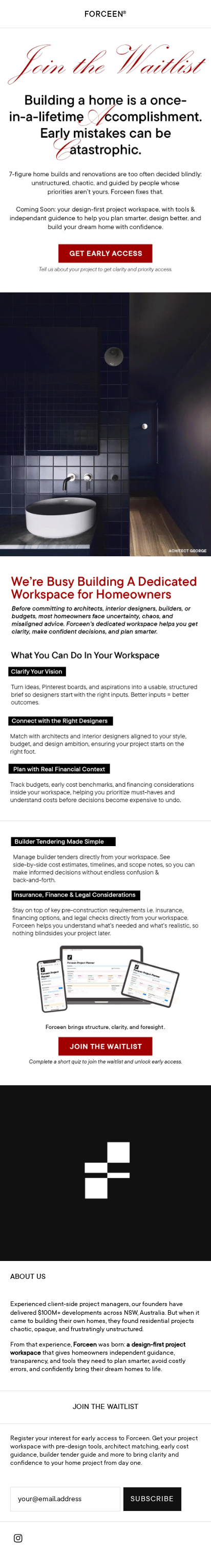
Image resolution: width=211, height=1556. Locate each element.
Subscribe (152, 1499)
